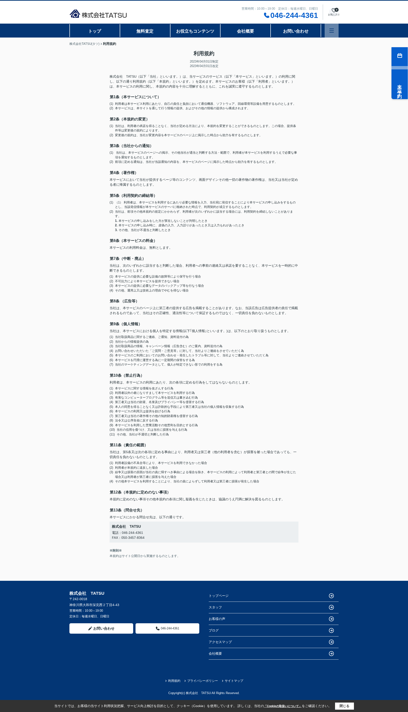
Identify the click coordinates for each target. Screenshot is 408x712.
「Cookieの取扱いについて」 (283, 706)
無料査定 (144, 31)
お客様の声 (217, 619)
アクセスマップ (220, 642)
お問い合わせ (296, 31)
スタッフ (215, 607)
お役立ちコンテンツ (195, 31)
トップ (94, 31)
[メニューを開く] (331, 30)
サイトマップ (234, 681)
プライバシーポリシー (202, 681)
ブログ (214, 630)
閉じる (344, 706)
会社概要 (245, 31)
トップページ (219, 596)
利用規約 (174, 681)
